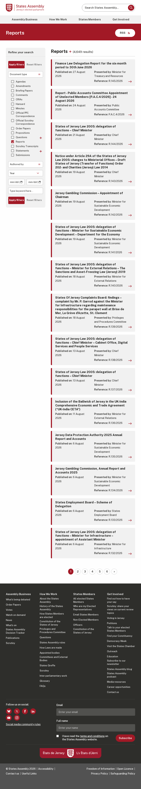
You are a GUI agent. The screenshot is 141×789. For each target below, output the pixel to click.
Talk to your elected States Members (118, 629)
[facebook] (25, 711)
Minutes (20, 108)
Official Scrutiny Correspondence (25, 122)
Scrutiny (10, 643)
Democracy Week (116, 641)
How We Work (58, 19)
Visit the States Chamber (121, 646)
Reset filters (34, 64)
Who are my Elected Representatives (84, 608)
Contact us (113, 692)
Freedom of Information (100, 768)
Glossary (45, 681)
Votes (9, 609)
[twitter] (17, 711)
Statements (22, 150)
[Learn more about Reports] (71, 51)
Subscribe (125, 738)
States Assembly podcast (116, 675)
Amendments (23, 86)
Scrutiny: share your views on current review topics (120, 609)
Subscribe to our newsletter (116, 662)
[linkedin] (33, 711)
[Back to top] (134, 782)
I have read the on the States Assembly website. (85, 738)
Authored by (17, 164)
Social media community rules (23, 724)
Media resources (116, 681)
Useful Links (29, 773)
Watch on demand (16, 615)
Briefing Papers (24, 90)
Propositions (23, 133)
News (9, 620)
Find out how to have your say (118, 600)
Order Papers (23, 128)
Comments (22, 95)
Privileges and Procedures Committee (53, 631)
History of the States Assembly (51, 608)
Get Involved (121, 19)
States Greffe (47, 665)
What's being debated (18, 599)
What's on (11, 625)
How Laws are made (51, 647)
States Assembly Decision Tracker (15, 631)
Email (59, 705)
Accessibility (45, 768)
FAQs (43, 686)
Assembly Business (24, 19)
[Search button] (131, 8)
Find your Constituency (119, 636)
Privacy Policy (99, 773)
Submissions (23, 155)
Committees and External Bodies (54, 659)
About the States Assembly (49, 600)
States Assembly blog (119, 669)
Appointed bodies (50, 652)
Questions (21, 137)
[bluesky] (9, 711)
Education (112, 656)
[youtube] (9, 718)
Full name (62, 720)
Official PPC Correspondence (25, 114)
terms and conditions (92, 736)
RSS (122, 32)
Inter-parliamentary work (53, 675)
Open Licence (125, 768)
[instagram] (17, 718)
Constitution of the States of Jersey (50, 623)
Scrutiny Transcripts (27, 146)
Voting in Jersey (115, 618)
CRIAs (19, 99)
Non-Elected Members (86, 619)
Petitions (112, 623)
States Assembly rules (52, 642)
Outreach (112, 651)
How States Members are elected (52, 615)
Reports (20, 141)
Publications (12, 638)
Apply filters (16, 64)
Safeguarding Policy (123, 773)
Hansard (20, 104)
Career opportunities (118, 687)
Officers (77, 625)
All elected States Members (83, 600)
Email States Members (86, 614)
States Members (90, 19)
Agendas (21, 81)
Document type (18, 74)
